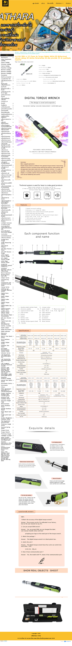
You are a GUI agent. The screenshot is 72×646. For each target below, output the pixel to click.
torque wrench (30, 61)
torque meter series (22, 61)
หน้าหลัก (17, 52)
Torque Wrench (23, 52)
